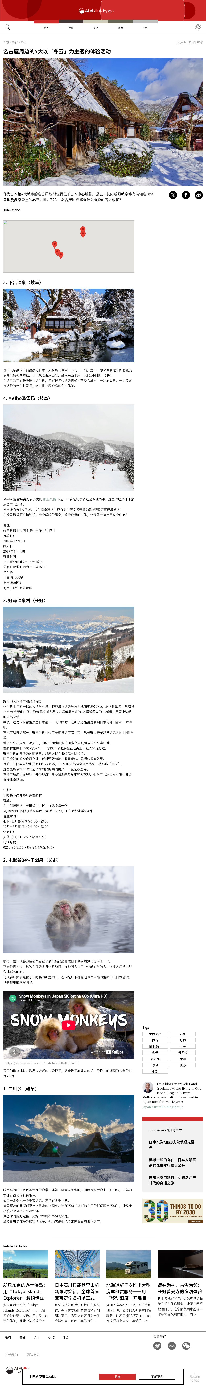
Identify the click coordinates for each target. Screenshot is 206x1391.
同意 (117, 1376)
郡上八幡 (49, 499)
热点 (120, 27)
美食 (71, 27)
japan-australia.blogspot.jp (163, 1107)
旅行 (46, 27)
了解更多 (157, 1376)
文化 (96, 27)
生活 (145, 27)
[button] (61, 255)
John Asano (11, 209)
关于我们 (11, 1354)
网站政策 (33, 1354)
